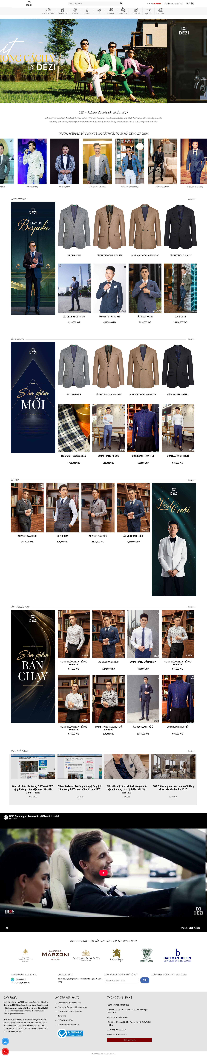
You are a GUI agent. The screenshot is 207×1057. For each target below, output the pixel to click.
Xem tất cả (191, 199)
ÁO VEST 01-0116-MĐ (74, 316)
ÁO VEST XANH (145, 316)
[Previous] (7, 61)
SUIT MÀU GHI (74, 255)
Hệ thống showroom (129, 1040)
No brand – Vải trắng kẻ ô (73, 456)
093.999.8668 (157, 3)
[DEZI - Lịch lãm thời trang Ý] (35, 3)
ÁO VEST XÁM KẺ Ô (27, 536)
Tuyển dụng (62, 1016)
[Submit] (121, 3)
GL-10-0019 (62, 536)
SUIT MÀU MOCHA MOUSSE (145, 255)
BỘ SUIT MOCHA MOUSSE (109, 255)
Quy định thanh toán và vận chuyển (70, 1012)
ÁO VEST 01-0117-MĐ (109, 316)
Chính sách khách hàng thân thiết (69, 1003)
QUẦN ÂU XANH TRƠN (178, 456)
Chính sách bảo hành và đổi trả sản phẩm (72, 1007)
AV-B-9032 (180, 316)
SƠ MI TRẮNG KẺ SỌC (108, 456)
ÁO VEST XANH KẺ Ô (133, 536)
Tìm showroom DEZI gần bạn (173, 3)
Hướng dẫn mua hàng (65, 1020)
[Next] (200, 61)
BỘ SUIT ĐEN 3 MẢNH (180, 255)
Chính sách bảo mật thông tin (68, 1025)
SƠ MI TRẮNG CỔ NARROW (143, 662)
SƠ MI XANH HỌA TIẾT (143, 456)
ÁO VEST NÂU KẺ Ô (98, 536)
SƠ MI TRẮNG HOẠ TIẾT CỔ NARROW (73, 663)
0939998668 (21, 979)
